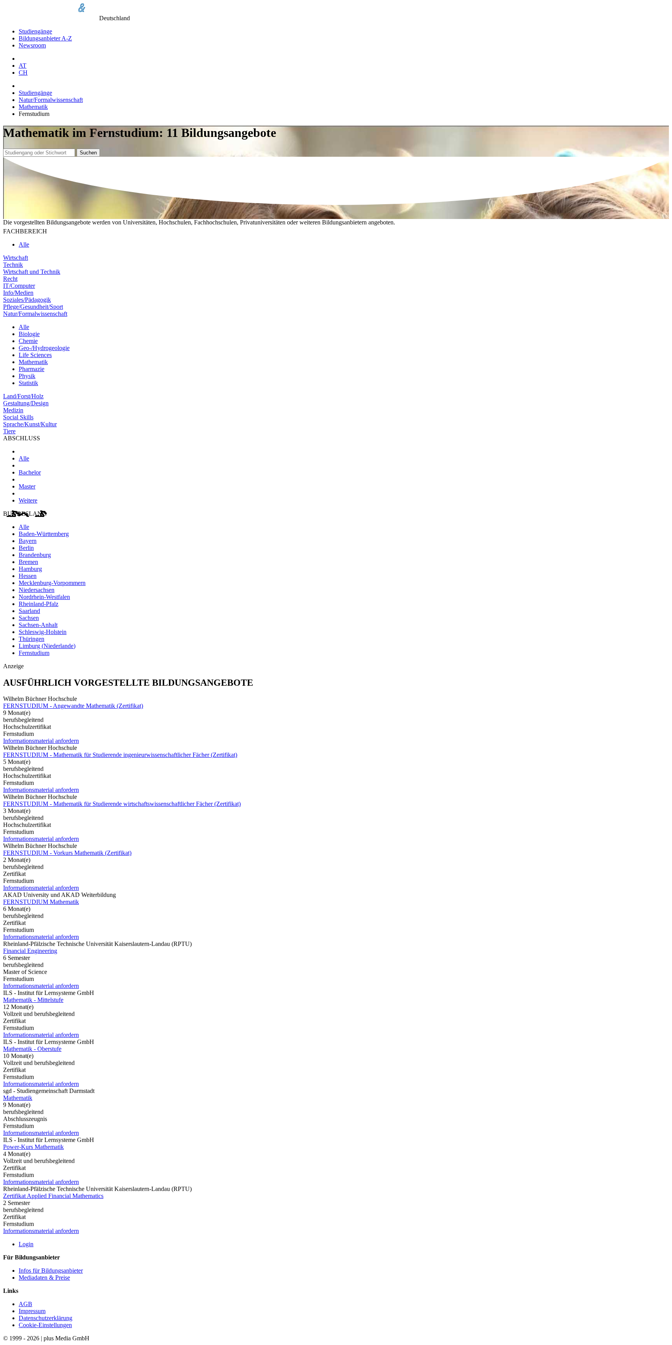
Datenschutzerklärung (45, 1318)
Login (26, 1244)
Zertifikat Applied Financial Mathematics (53, 1196)
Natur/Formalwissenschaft (51, 99)
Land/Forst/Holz (23, 396)
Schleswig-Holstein (42, 632)
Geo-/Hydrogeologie (44, 348)
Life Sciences (35, 355)
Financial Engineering (30, 950)
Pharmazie (31, 369)
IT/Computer (19, 285)
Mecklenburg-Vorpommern (52, 583)
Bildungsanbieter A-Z (45, 38)
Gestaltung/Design (26, 403)
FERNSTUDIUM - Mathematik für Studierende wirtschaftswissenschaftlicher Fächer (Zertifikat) (122, 803)
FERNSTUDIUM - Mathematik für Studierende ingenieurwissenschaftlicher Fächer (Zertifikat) (120, 754)
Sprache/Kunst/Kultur (30, 424)
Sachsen (29, 618)
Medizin (13, 410)
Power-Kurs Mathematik (33, 1147)
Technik (13, 264)
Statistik (28, 383)
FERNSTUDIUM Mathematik (41, 901)
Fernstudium (34, 653)
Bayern (28, 541)
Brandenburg (35, 555)
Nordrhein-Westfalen (44, 597)
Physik (27, 376)
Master (27, 486)
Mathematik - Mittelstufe (33, 999)
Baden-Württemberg (44, 534)
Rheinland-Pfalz (38, 604)
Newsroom (32, 45)
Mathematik (33, 106)
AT (22, 65)
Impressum (32, 1311)
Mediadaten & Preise (44, 1277)
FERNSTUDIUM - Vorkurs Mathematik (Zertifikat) (67, 852)
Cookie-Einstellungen (45, 1325)
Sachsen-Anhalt (38, 625)
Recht (10, 278)
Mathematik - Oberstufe (32, 1049)
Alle (24, 244)
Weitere (28, 500)
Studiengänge (35, 31)
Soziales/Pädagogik (27, 299)
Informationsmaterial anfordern (41, 740)
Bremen (28, 562)
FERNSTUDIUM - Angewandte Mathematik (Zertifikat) (73, 705)
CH (23, 72)
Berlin (26, 548)
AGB (25, 1304)
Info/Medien (18, 292)
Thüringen (31, 639)
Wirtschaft (15, 257)
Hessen (28, 576)
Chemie (28, 341)
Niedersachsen (36, 590)
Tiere (9, 431)
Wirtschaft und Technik (31, 271)
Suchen (88, 153)
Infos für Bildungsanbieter (51, 1270)
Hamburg (30, 569)
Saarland (29, 611)
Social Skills (18, 417)
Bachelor (30, 472)
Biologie (29, 334)
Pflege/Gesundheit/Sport (33, 306)
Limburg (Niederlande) (47, 646)
